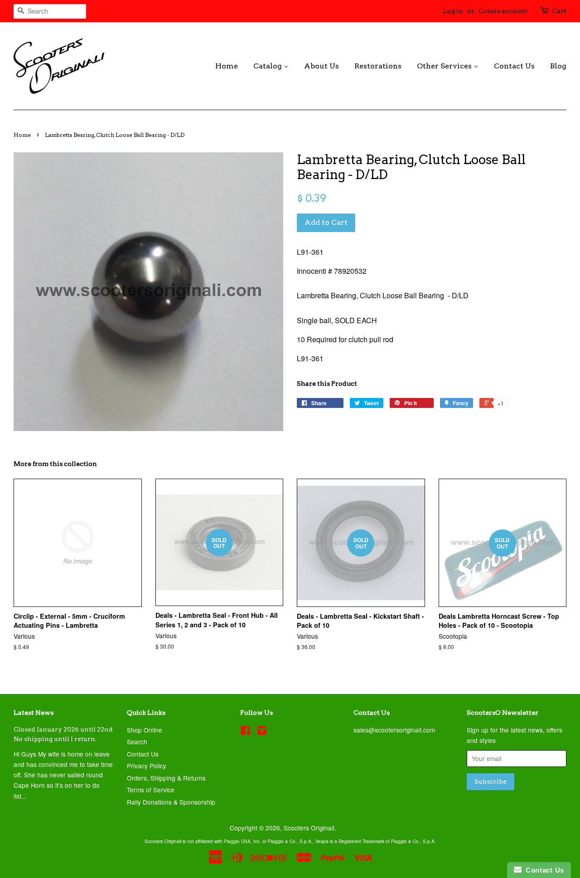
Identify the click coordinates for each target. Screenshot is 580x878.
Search (137, 741)
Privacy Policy (146, 765)
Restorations (377, 66)
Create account (503, 11)
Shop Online (144, 729)
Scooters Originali (309, 827)
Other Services (445, 66)
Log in (453, 11)
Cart (559, 11)
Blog (558, 66)
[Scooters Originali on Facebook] (245, 731)
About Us (321, 66)
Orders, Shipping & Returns (166, 777)
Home (226, 66)
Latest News (33, 712)
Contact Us (514, 66)
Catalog (268, 66)
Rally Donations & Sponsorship (171, 801)
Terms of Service (150, 789)
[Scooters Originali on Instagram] (262, 731)
